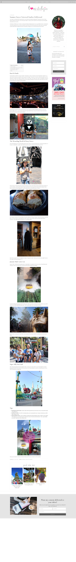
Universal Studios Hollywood (32, 19)
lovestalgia (38, 8)
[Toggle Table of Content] (22, 65)
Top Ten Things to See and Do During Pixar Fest (29, 484)
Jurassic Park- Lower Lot (15, 68)
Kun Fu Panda (13, 66)
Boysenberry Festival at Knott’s (40, 484)
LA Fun (15, 459)
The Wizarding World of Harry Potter (17, 67)
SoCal (17, 459)
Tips (11, 70)
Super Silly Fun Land (14, 69)
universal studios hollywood (27, 459)
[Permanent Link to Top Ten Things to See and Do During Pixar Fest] (28, 482)
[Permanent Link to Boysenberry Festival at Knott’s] (40, 482)
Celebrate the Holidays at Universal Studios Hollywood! (17, 486)
